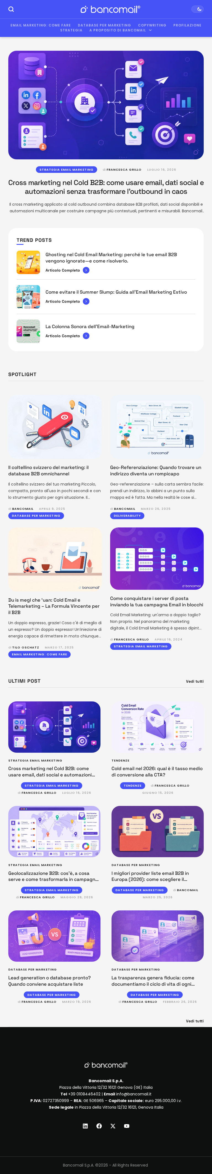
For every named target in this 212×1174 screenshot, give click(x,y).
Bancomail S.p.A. (78, 1165)
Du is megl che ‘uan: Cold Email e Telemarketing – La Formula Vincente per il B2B (54, 606)
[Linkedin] (85, 1126)
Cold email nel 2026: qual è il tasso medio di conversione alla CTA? (157, 771)
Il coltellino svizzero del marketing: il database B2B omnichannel (48, 470)
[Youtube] (126, 1126)
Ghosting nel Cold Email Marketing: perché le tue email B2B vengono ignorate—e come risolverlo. (111, 257)
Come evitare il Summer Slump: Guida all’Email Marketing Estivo (116, 292)
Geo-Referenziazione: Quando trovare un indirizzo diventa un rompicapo (155, 470)
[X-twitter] (113, 1126)
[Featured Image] (106, 105)
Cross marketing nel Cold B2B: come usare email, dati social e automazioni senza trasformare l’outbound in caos (106, 187)
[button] (197, 1151)
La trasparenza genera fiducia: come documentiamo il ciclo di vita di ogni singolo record (153, 984)
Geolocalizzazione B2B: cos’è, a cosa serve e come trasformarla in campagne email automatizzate (53, 879)
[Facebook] (99, 1126)
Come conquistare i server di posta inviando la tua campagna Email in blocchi (156, 601)
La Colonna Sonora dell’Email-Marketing (90, 326)
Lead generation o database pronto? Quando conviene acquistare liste (49, 981)
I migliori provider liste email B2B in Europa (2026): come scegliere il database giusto (150, 879)
